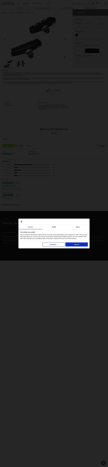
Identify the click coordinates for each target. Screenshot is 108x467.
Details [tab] (54, 227)
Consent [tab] (30, 227)
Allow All (76, 244)
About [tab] (77, 227)
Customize (53, 244)
